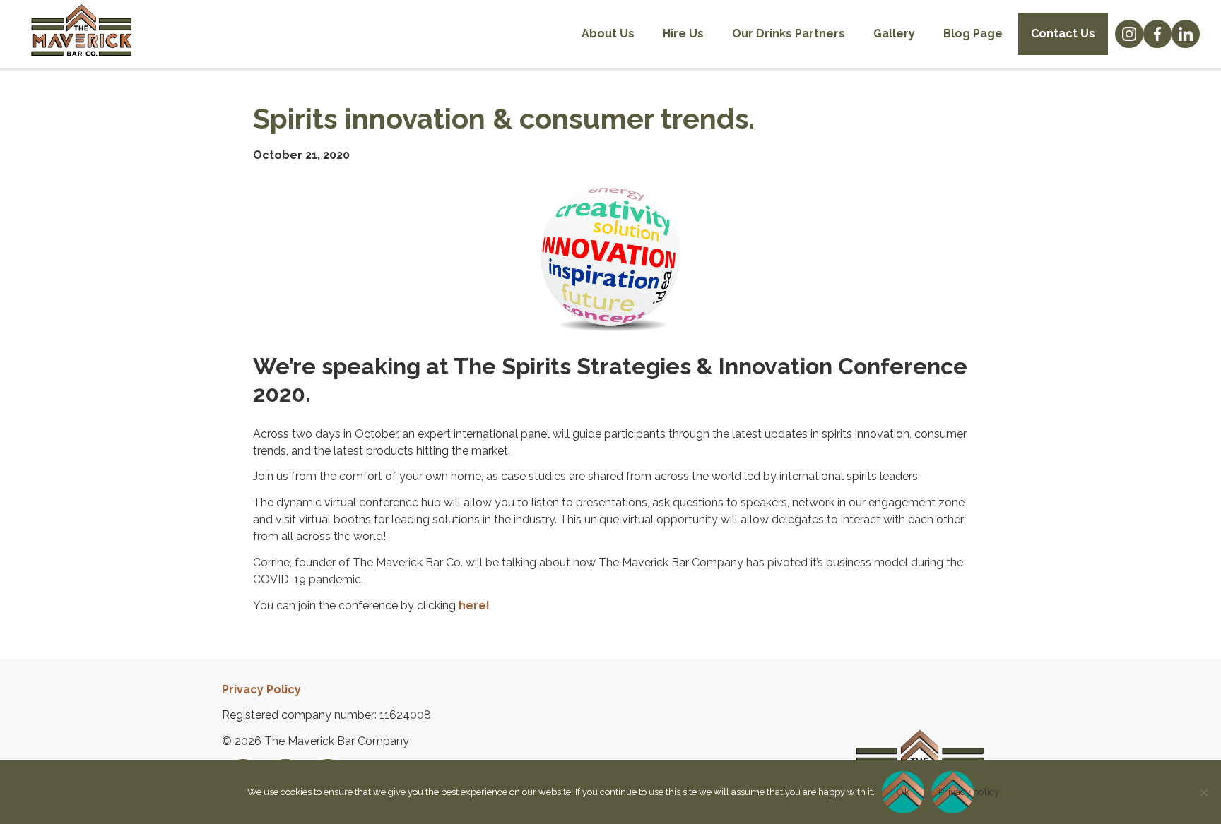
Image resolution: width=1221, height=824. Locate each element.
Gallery (894, 33)
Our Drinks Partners (788, 33)
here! (474, 605)
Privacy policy (956, 792)
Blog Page (973, 33)
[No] (1203, 792)
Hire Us (683, 33)
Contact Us (1063, 33)
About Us (608, 33)
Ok (903, 792)
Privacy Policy (261, 689)
